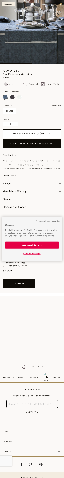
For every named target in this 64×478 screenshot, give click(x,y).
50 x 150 (9, 111)
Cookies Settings (31, 253)
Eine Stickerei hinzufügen (29, 133)
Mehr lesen (9, 175)
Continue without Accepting (48, 221)
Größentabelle (55, 105)
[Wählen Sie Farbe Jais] (12, 97)
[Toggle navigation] (6, 5)
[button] (54, 5)
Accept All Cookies (32, 245)
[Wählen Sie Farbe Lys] (19, 97)
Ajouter (19, 283)
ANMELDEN (32, 412)
